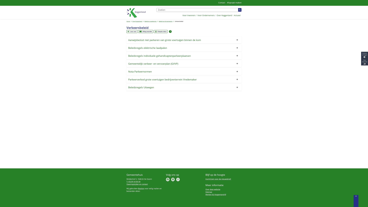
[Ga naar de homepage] (136, 13)
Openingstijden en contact (137, 184)
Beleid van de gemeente (165, 21)
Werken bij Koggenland (214, 194)
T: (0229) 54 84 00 (133, 181)
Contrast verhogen (364, 54)
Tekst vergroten (364, 61)
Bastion (141, 188)
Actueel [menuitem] (237, 15)
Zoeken (239, 10)
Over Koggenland (137, 21)
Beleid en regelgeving (150, 21)
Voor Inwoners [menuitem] (189, 15)
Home (128, 21)
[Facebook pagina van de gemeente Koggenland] (167, 179)
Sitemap (208, 192)
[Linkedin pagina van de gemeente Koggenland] (173, 179)
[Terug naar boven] (356, 201)
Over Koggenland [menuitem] (224, 15)
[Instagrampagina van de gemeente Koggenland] (178, 179)
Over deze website (212, 189)
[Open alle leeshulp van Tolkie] (170, 31)
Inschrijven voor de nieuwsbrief (218, 179)
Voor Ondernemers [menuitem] (206, 15)
